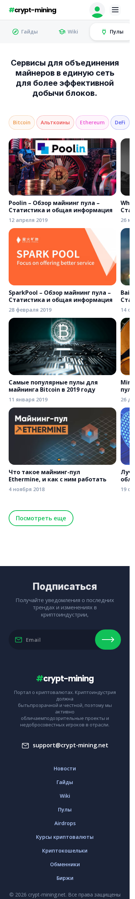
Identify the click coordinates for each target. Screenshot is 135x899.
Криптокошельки (64, 850)
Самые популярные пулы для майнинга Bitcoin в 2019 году (53, 386)
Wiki (73, 31)
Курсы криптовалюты (65, 836)
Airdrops (65, 823)
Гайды (29, 31)
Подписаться (108, 639)
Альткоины (55, 122)
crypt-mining (32, 9)
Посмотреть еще (41, 518)
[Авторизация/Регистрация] (97, 10)
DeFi (120, 122)
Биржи (65, 877)
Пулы (116, 31)
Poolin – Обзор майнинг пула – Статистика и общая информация (61, 206)
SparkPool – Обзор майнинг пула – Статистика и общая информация (61, 296)
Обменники (65, 864)
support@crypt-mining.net (70, 745)
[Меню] (115, 10)
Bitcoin (22, 122)
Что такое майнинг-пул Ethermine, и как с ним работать (58, 475)
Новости (65, 768)
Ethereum (92, 122)
